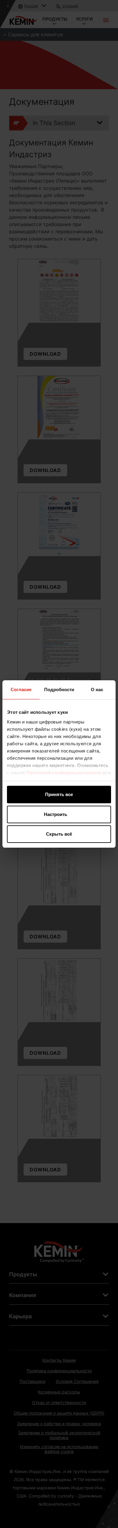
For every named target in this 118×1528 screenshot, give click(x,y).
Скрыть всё (59, 834)
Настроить (55, 814)
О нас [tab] (97, 689)
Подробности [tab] (59, 689)
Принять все (59, 794)
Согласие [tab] (21, 689)
